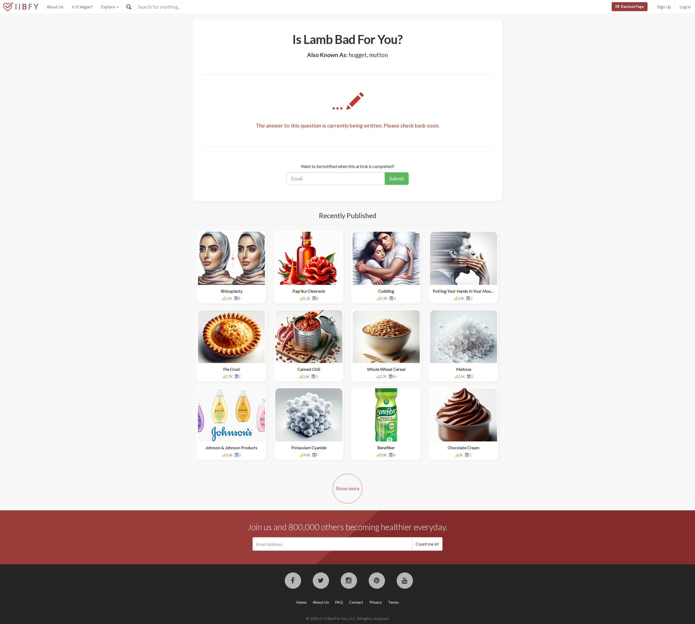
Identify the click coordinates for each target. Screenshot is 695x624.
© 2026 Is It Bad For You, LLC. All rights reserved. (347, 618)
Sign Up (664, 6)
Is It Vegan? (82, 6)
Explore (108, 6)
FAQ (339, 602)
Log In (685, 6)
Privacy (375, 602)
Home (301, 602)
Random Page (632, 6)
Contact (356, 602)
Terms (393, 602)
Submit (396, 179)
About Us (55, 6)
